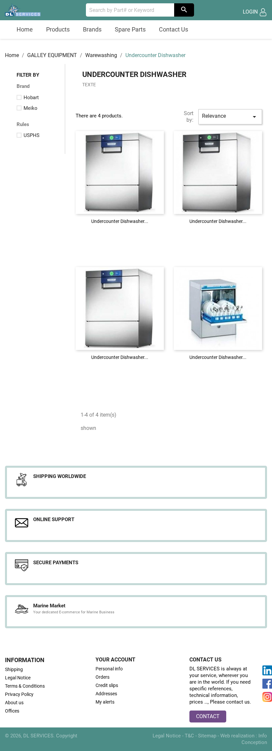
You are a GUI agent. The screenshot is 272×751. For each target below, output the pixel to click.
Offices (12, 711)
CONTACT (208, 716)
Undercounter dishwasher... (119, 221)
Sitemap (208, 736)
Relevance (230, 117)
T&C (190, 736)
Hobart (31, 98)
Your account (115, 659)
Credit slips (107, 685)
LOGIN (251, 12)
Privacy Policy (19, 694)
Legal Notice (18, 677)
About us (14, 702)
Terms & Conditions (25, 686)
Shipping (14, 669)
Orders (102, 677)
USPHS (31, 135)
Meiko (30, 108)
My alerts (105, 702)
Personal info (109, 668)
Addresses (106, 693)
